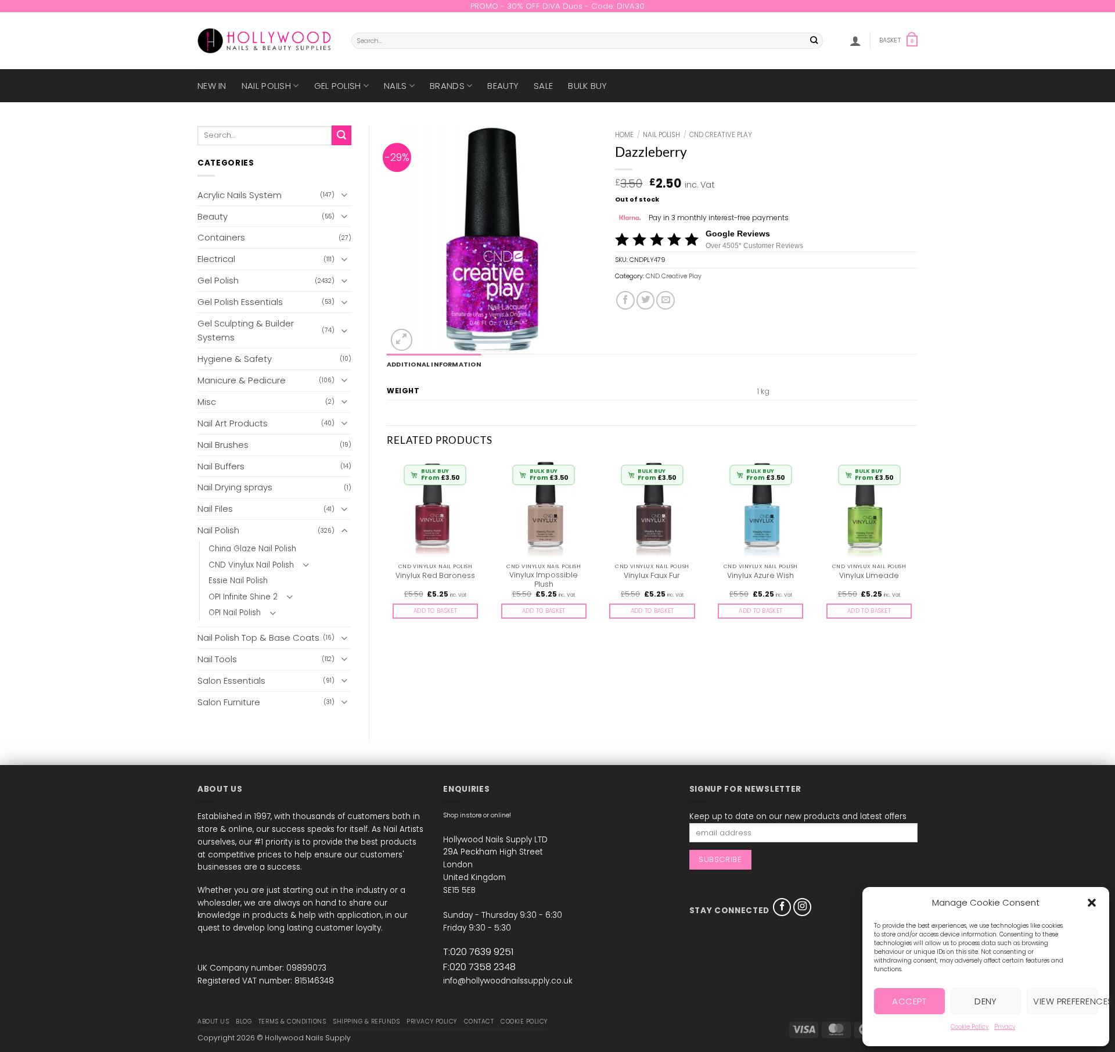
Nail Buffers (220, 466)
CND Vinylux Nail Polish (251, 564)
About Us (213, 1021)
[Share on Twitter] (645, 300)
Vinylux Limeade (869, 575)
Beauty (503, 86)
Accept (909, 1001)
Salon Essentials (231, 680)
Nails (395, 86)
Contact (479, 1021)
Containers (221, 237)
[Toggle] (344, 195)
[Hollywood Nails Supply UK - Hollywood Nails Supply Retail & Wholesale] (265, 41)
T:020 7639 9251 (478, 951)
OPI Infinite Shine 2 (243, 596)
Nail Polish (266, 86)
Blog (243, 1021)
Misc (206, 402)
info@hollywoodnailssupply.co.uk (507, 980)
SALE (543, 86)
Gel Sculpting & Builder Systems (245, 330)
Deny (985, 1001)
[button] (1092, 903)
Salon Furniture (228, 702)
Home (624, 134)
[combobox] (587, 41)
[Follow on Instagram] (802, 907)
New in (211, 86)
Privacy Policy (431, 1021)
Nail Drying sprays (234, 487)
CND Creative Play (720, 134)
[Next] (917, 548)
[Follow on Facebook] (782, 907)
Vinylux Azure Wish (760, 575)
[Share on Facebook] (625, 300)
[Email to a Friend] (665, 300)
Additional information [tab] (434, 364)
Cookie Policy (969, 1026)
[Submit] (814, 41)
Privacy (1004, 1026)
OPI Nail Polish (234, 612)
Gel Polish (337, 86)
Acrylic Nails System (239, 195)
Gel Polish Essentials (240, 302)
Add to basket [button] (435, 611)
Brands (447, 86)
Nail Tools (217, 659)
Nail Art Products (232, 423)
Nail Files (215, 508)
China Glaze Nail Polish (252, 548)
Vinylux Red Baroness (435, 575)
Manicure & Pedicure (241, 380)
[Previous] (387, 548)
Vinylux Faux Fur (652, 575)
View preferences (1065, 1001)
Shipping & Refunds (366, 1021)
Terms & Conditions (292, 1021)
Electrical (216, 259)
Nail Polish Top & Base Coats (258, 637)
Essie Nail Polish (238, 580)
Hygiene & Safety (234, 359)
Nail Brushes (223, 445)
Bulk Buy (587, 86)
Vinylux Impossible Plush (543, 579)
